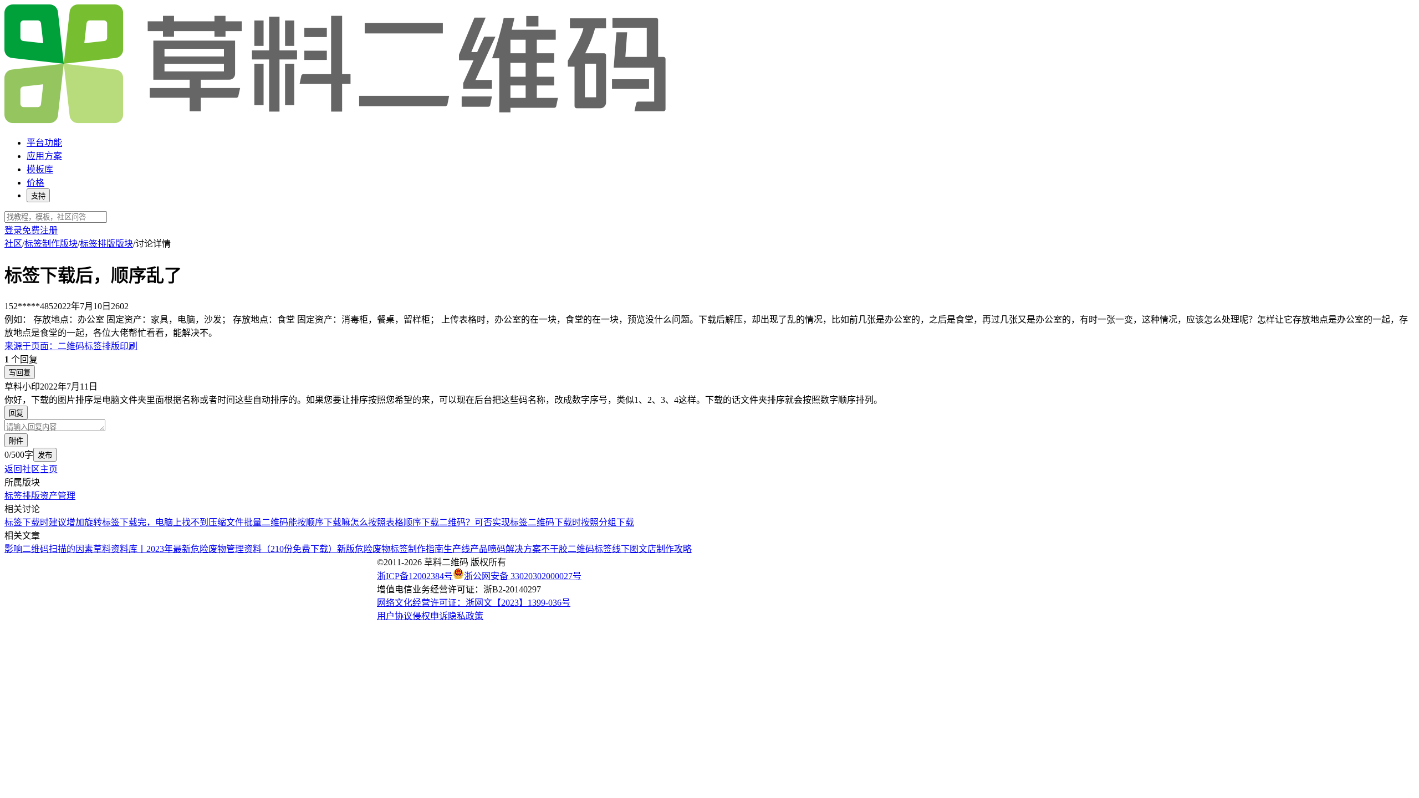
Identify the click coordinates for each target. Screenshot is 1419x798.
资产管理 (57, 495)
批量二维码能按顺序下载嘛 (297, 522)
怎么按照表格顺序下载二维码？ (412, 522)
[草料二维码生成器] (337, 121)
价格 (35, 182)
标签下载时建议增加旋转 (53, 522)
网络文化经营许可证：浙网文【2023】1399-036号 (473, 602)
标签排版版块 (106, 243)
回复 (16, 413)
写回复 (19, 373)
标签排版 (22, 495)
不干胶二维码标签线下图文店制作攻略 (616, 549)
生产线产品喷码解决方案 (492, 549)
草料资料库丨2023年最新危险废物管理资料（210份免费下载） (215, 549)
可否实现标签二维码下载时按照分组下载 (554, 522)
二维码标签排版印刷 (70, 346)
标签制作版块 (51, 243)
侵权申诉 (430, 616)
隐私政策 (465, 616)
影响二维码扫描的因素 (48, 549)
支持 (38, 196)
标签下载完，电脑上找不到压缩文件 (173, 522)
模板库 (40, 169)
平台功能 (44, 142)
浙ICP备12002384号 (415, 576)
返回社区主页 (31, 469)
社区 (13, 243)
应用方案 (44, 156)
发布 (45, 455)
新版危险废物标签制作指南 (390, 549)
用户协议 (394, 616)
